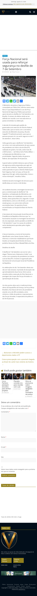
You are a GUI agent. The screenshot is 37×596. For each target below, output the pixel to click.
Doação (23, 586)
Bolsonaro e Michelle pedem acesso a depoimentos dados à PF (16, 354)
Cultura (26, 584)
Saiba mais (4, 565)
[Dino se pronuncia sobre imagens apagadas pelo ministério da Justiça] (30, 374)
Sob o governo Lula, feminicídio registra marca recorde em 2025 (22, 5)
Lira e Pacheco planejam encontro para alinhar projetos (6, 386)
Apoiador (28, 586)
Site (2, 457)
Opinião (18, 586)
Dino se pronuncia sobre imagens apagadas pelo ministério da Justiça (29, 387)
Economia (16, 584)
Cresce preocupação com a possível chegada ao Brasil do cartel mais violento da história (18, 361)
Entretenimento (11, 586)
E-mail (3, 447)
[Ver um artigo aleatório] (34, 12)
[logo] (9, 532)
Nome (3, 437)
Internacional (10, 584)
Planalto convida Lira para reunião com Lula (18, 384)
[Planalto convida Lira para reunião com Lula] (18, 374)
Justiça (21, 584)
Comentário (5, 412)
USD (12, 517)
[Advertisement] (18, 33)
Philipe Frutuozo (16, 72)
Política (5, 56)
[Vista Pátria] (5, 12)
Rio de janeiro (32, 584)
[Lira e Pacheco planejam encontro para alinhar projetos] (6, 374)
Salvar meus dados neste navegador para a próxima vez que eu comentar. (18, 470)
